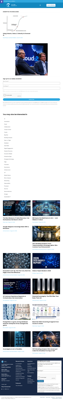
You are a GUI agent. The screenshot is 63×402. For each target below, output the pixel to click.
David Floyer (5, 37)
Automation (6, 121)
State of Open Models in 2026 (41, 271)
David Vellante (13, 37)
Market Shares (7, 175)
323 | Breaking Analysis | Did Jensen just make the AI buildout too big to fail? (44, 350)
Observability (7, 183)
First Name (6, 86)
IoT (5, 172)
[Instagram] (8, 389)
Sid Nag (33, 273)
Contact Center (7, 129)
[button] (1, 1)
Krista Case (5, 222)
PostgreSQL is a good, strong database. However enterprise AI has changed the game (15, 323)
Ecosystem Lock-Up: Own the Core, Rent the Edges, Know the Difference (17, 271)
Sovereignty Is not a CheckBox (12, 349)
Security (6, 188)
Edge (5, 161)
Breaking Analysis (8, 137)
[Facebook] (7, 389)
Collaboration (7, 127)
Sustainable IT (7, 196)
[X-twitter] (3, 389)
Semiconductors (8, 191)
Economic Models (8, 153)
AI (4, 118)
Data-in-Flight (7, 140)
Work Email (6, 81)
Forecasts (6, 164)
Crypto (5, 132)
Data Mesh (6, 145)
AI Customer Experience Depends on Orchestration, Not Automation (14, 297)
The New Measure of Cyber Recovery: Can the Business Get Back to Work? (16, 219)
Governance (7, 167)
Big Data (6, 135)
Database (6, 143)
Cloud (5, 124)
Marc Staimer (5, 327)
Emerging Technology (9, 159)
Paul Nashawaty (6, 300)
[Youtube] (2, 389)
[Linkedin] (5, 389)
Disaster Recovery (8, 151)
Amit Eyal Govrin (6, 230)
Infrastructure (7, 170)
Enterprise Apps (8, 156)
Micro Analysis (7, 178)
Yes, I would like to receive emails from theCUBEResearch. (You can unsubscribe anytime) (21, 91)
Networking (6, 180)
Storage (6, 194)
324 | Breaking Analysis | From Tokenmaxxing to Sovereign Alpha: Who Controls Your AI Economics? (44, 245)
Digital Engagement (8, 148)
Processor (6, 186)
